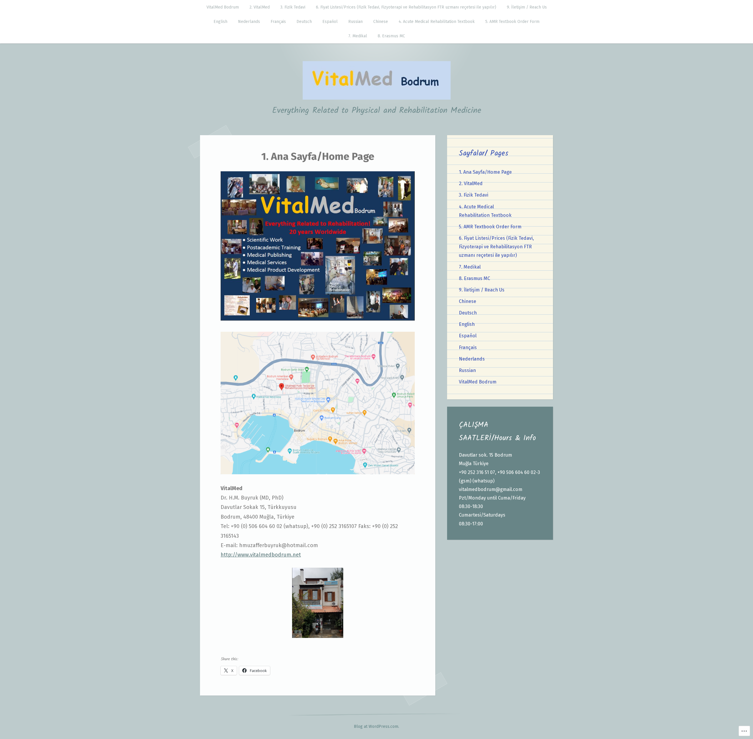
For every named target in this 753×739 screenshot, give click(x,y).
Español (330, 21)
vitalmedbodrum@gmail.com (490, 489)
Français (278, 21)
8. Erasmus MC (391, 35)
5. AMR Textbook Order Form (512, 21)
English (220, 21)
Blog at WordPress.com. (376, 726)
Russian (355, 21)
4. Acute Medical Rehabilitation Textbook (437, 21)
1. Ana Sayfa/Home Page (485, 172)
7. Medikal (357, 35)
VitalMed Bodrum (222, 7)
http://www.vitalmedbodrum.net (261, 555)
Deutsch (304, 21)
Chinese (380, 21)
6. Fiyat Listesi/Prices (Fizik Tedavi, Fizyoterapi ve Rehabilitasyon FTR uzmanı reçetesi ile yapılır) (406, 7)
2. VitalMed (259, 7)
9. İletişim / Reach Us (527, 7)
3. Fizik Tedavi (292, 7)
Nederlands (249, 21)
